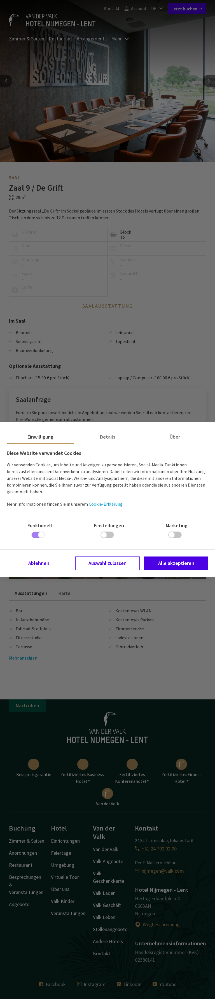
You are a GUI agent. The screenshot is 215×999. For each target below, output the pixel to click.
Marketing (177, 525)
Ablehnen (38, 563)
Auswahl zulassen (107, 563)
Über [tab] (175, 437)
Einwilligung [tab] (40, 437)
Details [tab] (107, 437)
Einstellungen (109, 525)
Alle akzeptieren (176, 563)
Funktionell (39, 525)
